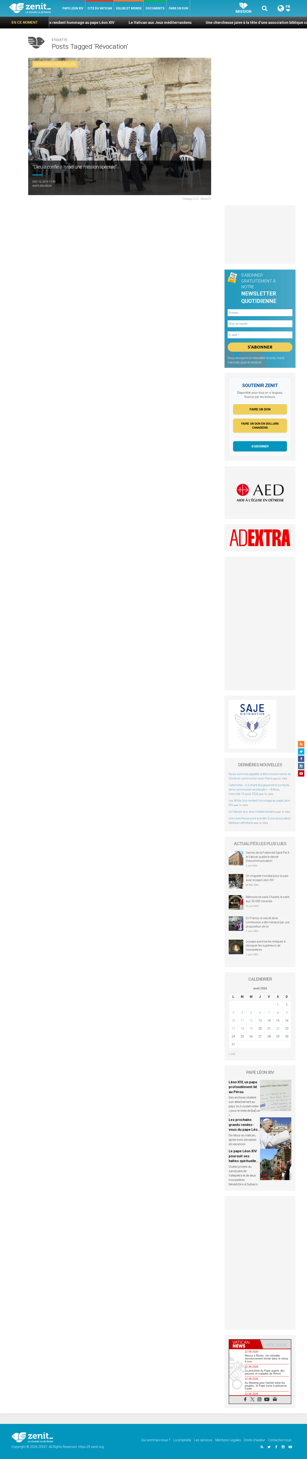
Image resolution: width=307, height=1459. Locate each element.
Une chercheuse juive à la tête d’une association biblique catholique (208, 22)
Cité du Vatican (100, 8)
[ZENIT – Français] (34, 8)
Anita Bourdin (42, 185)
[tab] (244, 1344)
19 (251, 1028)
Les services (203, 1440)
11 (242, 1020)
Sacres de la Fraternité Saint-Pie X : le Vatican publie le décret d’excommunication (268, 856)
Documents (155, 8)
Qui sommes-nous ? (155, 1440)
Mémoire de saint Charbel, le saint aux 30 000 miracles (267, 899)
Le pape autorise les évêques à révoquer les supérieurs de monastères (265, 945)
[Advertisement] (260, 234)
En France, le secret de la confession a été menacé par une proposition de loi (267, 922)
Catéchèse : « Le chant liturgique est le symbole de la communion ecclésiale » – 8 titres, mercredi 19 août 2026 (259, 789)
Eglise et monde (129, 8)
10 (233, 1020)
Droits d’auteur (254, 1440)
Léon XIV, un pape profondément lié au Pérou (243, 1087)
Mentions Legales (228, 1440)
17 (233, 1028)
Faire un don (178, 8)
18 (242, 1028)
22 (277, 1028)
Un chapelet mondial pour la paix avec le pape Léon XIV (267, 878)
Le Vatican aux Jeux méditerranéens (104, 22)
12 (251, 1020)
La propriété (182, 1440)
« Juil (232, 1053)
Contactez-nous (279, 1440)
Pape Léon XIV (72, 8)
